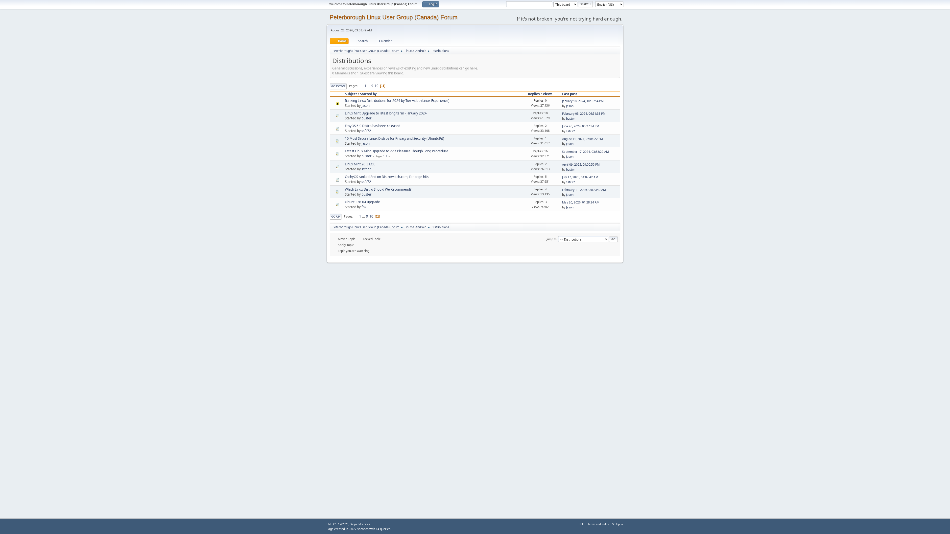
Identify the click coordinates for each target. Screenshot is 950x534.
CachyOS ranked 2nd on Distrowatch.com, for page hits (386, 177)
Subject (351, 94)
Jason (365, 105)
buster (366, 118)
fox (363, 207)
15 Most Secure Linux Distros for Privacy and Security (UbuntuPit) (394, 138)
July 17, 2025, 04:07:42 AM (580, 177)
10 (377, 86)
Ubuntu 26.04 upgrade (362, 202)
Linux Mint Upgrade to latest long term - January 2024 (386, 113)
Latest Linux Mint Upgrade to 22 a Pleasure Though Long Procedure (396, 151)
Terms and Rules (598, 524)
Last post (569, 94)
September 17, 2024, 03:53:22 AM (585, 152)
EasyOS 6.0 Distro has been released (372, 126)
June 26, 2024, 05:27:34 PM (580, 126)
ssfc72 (366, 131)
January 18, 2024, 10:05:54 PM (583, 101)
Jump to (551, 239)
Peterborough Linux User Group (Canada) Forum (393, 17)
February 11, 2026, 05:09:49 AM (584, 190)
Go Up (335, 216)
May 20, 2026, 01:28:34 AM (580, 202)
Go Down (338, 86)
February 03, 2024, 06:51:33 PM (584, 113)
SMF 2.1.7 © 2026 (337, 524)
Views (547, 94)
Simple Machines (360, 524)
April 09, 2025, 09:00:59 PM (581, 164)
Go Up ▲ (617, 524)
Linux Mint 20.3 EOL (360, 164)
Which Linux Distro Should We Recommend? (378, 189)
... (369, 86)
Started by (368, 94)
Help (582, 524)
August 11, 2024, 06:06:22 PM (582, 139)
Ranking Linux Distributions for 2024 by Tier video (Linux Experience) (397, 100)
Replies (534, 94)
